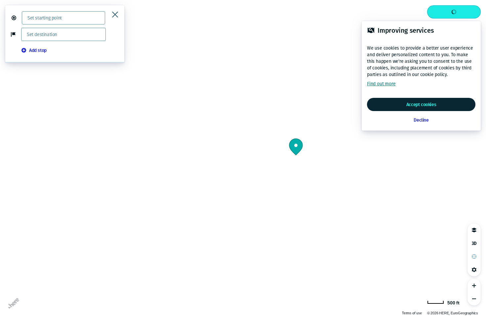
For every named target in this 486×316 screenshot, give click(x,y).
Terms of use (412, 313)
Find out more (381, 84)
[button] (16, 17)
